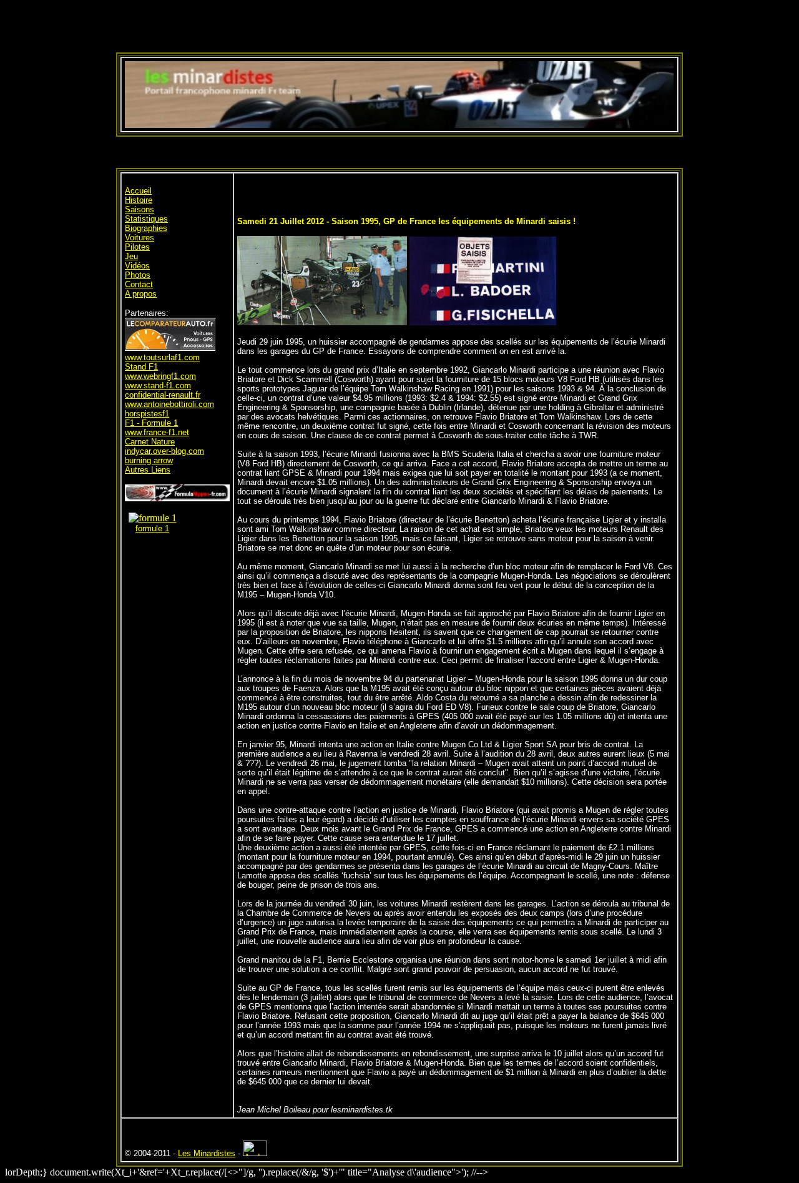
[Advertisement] (399, 23)
